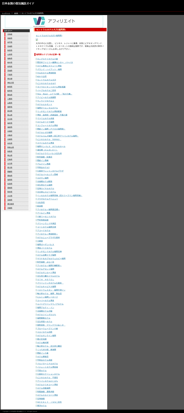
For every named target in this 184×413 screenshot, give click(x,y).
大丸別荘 (41, 203)
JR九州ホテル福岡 (44, 185)
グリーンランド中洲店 (46, 224)
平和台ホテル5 (43, 167)
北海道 (9, 34)
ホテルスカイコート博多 (47, 395)
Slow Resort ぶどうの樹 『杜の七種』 (54, 94)
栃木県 (9, 62)
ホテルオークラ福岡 (45, 122)
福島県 (9, 58)
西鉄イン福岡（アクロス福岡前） (51, 129)
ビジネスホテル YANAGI (49, 139)
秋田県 (9, 50)
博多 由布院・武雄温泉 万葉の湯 (52, 115)
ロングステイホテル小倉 (47, 59)
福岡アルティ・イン (45, 308)
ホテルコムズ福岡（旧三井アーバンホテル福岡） (58, 136)
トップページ (6, 13)
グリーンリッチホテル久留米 (50, 283)
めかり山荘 (42, 76)
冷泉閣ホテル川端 (44, 311)
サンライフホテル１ (45, 101)
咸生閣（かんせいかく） (47, 150)
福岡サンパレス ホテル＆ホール (51, 146)
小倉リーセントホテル (46, 217)
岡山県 (9, 155)
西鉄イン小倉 (42, 353)
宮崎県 (9, 200)
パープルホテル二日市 (46, 90)
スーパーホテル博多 (45, 301)
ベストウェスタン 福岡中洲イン (51, 290)
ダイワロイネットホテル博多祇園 (51, 87)
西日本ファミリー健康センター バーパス (55, 62)
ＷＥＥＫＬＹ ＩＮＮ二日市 (49, 402)
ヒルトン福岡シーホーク (47, 297)
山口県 (9, 163)
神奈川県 (10, 83)
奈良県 (9, 143)
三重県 (9, 99)
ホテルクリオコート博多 (47, 385)
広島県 (9, 159)
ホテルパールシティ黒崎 (47, 174)
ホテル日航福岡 (43, 388)
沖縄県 (9, 208)
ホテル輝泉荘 (42, 357)
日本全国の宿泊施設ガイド (18, 3)
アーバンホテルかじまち (47, 381)
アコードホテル (43, 231)
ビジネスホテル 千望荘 (47, 378)
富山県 (9, 115)
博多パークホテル (44, 248)
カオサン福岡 (42, 178)
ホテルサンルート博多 (46, 273)
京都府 (9, 131)
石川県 (9, 119)
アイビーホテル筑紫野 (46, 97)
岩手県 (9, 42)
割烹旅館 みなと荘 (45, 262)
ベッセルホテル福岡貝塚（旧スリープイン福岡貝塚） (59, 196)
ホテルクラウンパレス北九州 (49, 153)
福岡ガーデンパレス (45, 245)
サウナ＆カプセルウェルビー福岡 (51, 259)
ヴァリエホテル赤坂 (45, 118)
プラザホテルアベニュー (47, 199)
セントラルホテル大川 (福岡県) (49, 36)
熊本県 (9, 192)
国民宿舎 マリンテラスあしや (51, 325)
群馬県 (9, 66)
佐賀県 (9, 184)
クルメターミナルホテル (47, 364)
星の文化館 (42, 339)
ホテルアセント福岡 (45, 269)
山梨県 (9, 103)
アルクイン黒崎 (43, 164)
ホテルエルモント (44, 104)
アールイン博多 (43, 213)
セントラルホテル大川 (46, 80)
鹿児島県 (10, 204)
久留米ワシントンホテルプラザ (50, 171)
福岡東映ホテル (43, 318)
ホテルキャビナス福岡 (46, 287)
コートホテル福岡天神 (46, 227)
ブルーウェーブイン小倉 (47, 329)
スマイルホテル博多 (45, 143)
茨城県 (9, 71)
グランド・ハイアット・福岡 (49, 69)
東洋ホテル (42, 406)
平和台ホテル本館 (44, 360)
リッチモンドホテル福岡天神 (49, 252)
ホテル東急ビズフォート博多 (49, 66)
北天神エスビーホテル (46, 192)
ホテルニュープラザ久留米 (48, 238)
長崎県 (9, 188)
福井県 (9, 123)
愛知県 (9, 95)
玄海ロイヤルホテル (45, 189)
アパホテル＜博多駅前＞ (47, 234)
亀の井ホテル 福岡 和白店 (49, 294)
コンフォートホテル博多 (47, 125)
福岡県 (16, 13)
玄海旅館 (41, 399)
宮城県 (9, 46)
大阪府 (9, 135)
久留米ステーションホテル (48, 374)
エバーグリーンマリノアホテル (50, 304)
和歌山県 (10, 147)
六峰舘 (40, 241)
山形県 (9, 54)
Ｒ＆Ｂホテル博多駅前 (46, 73)
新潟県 (9, 111)
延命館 (40, 206)
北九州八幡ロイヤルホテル (48, 276)
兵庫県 (9, 139)
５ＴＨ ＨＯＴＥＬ (45, 280)
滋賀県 (9, 127)
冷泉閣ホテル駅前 (44, 182)
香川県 (9, 168)
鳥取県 (9, 151)
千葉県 (9, 75)
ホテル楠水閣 (42, 343)
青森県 (9, 38)
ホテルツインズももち (46, 315)
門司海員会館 (42, 220)
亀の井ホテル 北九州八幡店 (49, 346)
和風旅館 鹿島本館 (45, 392)
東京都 (9, 79)
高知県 (9, 176)
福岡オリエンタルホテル (47, 108)
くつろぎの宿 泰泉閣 (46, 350)
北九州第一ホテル (44, 322)
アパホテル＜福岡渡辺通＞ (48, 210)
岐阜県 (9, 91)
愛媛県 (9, 172)
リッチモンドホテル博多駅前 (49, 111)
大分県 (9, 196)
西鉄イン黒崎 (42, 160)
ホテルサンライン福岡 (46, 336)
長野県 (9, 107)
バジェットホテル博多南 (47, 367)
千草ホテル (42, 371)
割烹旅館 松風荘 (44, 157)
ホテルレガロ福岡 (44, 132)
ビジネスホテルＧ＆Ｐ (46, 83)
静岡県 (9, 87)
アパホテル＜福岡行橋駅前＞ (49, 266)
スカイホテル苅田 (44, 332)
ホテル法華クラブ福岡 (46, 255)
